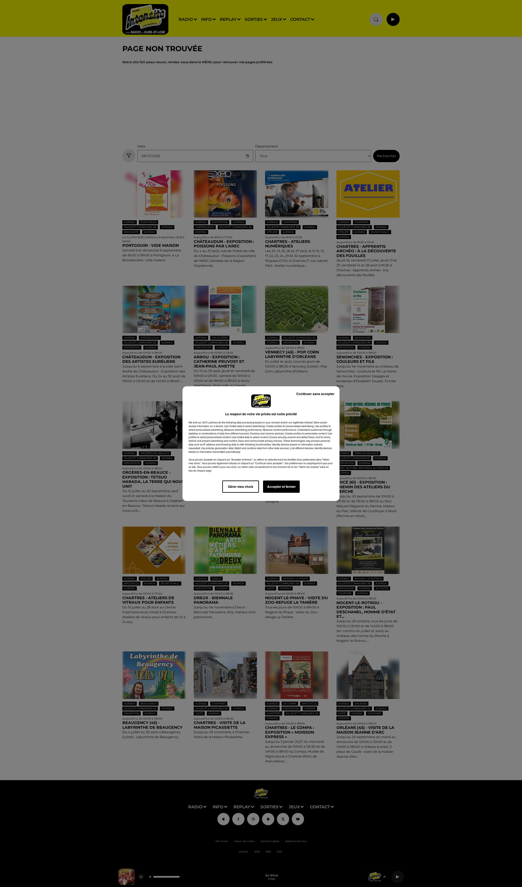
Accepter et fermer (281, 486)
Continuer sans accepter (315, 393)
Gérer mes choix (240, 486)
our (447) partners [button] (208, 422)
